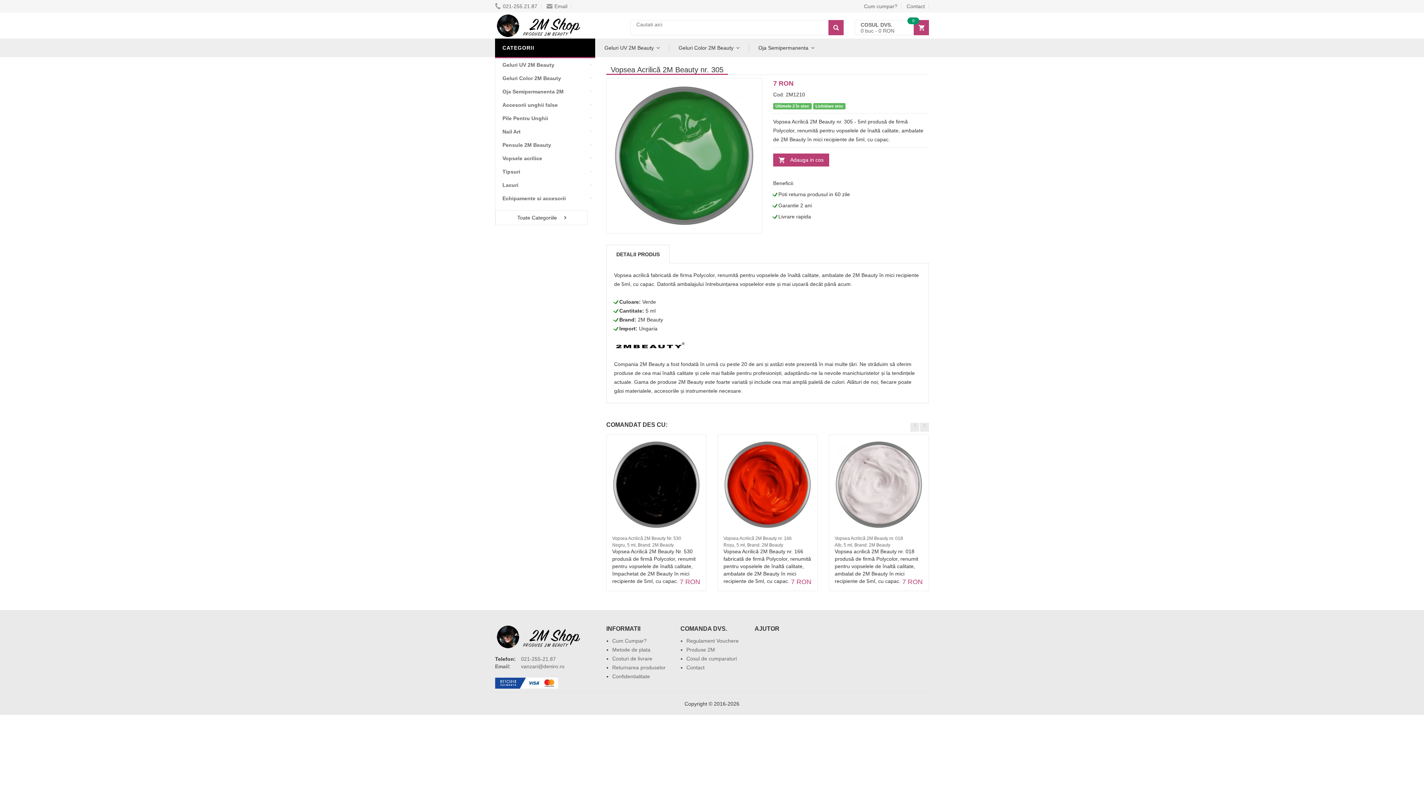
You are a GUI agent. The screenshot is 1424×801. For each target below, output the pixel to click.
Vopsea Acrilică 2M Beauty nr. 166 (757, 538)
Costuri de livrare (632, 659)
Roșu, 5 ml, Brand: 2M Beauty (753, 545)
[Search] (836, 27)
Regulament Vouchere (712, 641)
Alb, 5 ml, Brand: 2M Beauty (862, 545)
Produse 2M (700, 650)
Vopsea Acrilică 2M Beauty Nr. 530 (646, 538)
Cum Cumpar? (629, 641)
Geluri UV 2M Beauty (629, 48)
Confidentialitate (631, 676)
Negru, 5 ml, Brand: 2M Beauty (643, 545)
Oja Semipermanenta (783, 48)
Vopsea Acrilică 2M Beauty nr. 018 (869, 538)
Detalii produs (638, 254)
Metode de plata (631, 650)
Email (560, 6)
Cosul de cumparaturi (711, 659)
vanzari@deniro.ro (542, 666)
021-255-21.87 (538, 659)
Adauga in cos (807, 160)
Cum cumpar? (880, 6)
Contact (916, 6)
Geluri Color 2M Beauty (706, 48)
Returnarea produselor (639, 667)
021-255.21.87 (520, 6)
